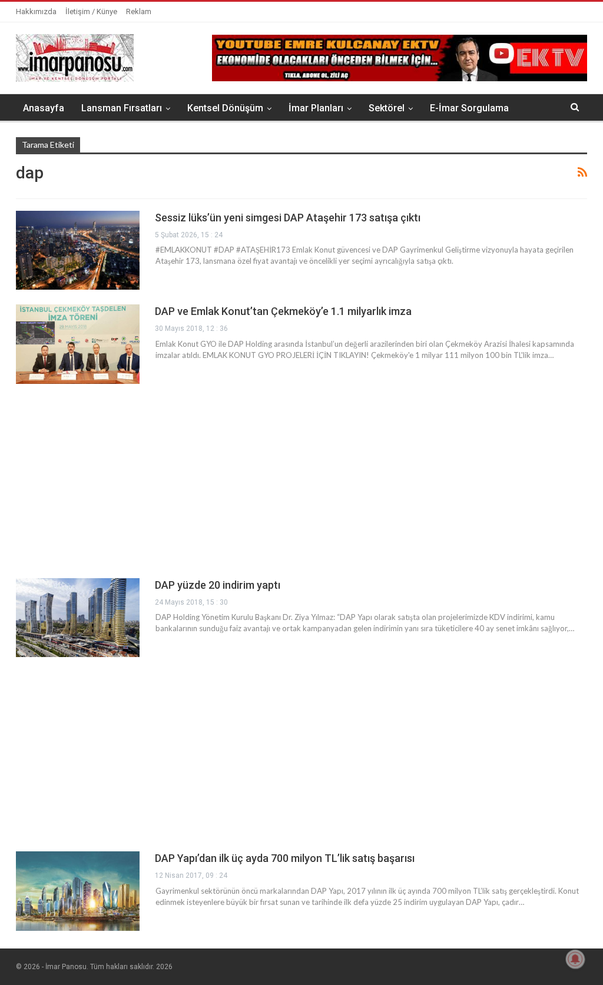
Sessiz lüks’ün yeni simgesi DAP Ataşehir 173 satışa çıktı (287, 217)
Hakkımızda (36, 11)
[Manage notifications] (575, 959)
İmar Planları (316, 108)
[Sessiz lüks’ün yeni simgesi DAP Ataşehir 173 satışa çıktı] (78, 250)
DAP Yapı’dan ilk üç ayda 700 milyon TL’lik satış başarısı (285, 858)
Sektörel (387, 108)
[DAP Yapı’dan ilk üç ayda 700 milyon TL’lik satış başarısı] (78, 890)
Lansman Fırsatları (121, 108)
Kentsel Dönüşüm (225, 108)
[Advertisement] (301, 481)
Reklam (138, 11)
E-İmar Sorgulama (469, 108)
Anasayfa (43, 108)
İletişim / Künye (91, 11)
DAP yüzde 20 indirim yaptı (217, 585)
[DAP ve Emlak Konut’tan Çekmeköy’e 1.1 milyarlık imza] (78, 343)
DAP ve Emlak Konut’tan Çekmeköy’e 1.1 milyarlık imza (283, 311)
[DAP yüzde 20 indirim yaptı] (78, 617)
